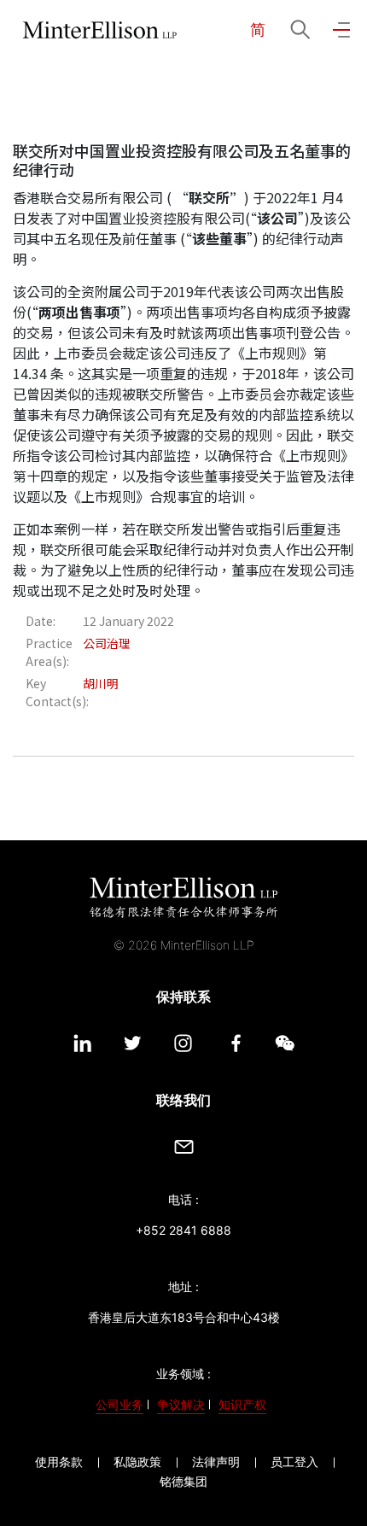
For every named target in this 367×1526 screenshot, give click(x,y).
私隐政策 (137, 1461)
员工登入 (294, 1461)
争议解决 (181, 1404)
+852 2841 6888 (183, 1230)
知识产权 (242, 1404)
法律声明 (216, 1461)
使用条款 (59, 1461)
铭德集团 (183, 1481)
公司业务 (119, 1404)
